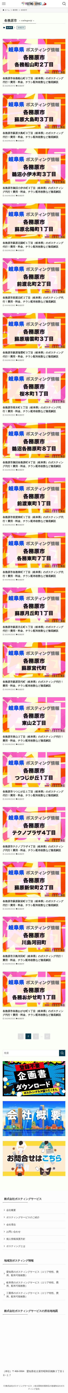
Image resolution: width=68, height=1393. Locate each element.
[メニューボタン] (4, 4)
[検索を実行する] (62, 1053)
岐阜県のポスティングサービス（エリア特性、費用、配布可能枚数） (32, 1284)
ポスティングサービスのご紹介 (23, 1217)
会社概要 (11, 1210)
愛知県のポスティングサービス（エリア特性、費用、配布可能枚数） (32, 1273)
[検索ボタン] (64, 4)
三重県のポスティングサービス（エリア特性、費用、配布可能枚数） (32, 1295)
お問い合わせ (13, 1231)
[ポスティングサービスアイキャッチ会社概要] (34, 1118)
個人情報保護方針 (15, 1239)
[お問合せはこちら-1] (34, 1158)
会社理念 (11, 1224)
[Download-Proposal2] (34, 1078)
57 (47, 1036)
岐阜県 (9, 27)
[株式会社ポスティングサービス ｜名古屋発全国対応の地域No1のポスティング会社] (34, 4)
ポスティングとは (15, 1246)
